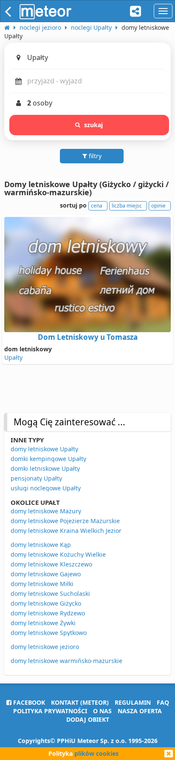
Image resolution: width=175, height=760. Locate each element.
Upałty (13, 357)
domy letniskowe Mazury (46, 511)
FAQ (163, 702)
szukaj (93, 125)
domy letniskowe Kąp (41, 545)
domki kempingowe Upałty (48, 459)
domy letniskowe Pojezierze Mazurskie (65, 521)
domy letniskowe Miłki (42, 584)
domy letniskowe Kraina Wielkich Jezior (66, 531)
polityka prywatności (50, 711)
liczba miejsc (127, 205)
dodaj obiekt (87, 719)
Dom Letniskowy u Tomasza (88, 337)
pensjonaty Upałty (36, 478)
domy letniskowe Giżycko (46, 603)
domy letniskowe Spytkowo (49, 633)
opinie (158, 205)
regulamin (133, 702)
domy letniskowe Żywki (43, 623)
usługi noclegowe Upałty (46, 488)
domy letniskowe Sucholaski (50, 593)
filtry (94, 156)
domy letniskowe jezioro (45, 647)
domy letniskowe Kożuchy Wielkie (58, 554)
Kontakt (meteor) (80, 702)
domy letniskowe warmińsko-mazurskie (66, 661)
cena (96, 205)
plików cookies (96, 753)
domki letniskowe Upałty (45, 468)
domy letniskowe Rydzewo (48, 613)
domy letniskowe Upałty (44, 449)
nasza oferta (140, 711)
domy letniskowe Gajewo (46, 574)
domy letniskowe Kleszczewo (51, 564)
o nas (102, 711)
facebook (28, 702)
